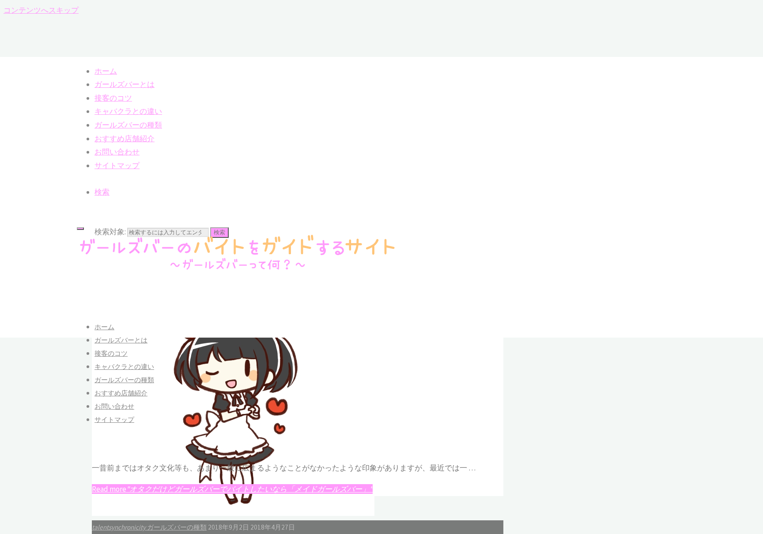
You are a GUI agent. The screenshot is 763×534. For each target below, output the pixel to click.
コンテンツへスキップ (41, 10)
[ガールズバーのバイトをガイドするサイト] (238, 270)
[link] (102, 192)
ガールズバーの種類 (177, 527)
